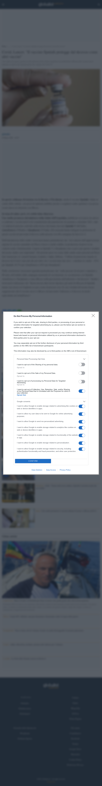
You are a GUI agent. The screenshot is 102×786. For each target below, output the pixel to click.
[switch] (82, 364)
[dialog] (51, 393)
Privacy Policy (65, 470)
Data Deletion (37, 470)
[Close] (94, 316)
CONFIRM (33, 461)
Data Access (51, 470)
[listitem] (51, 359)
